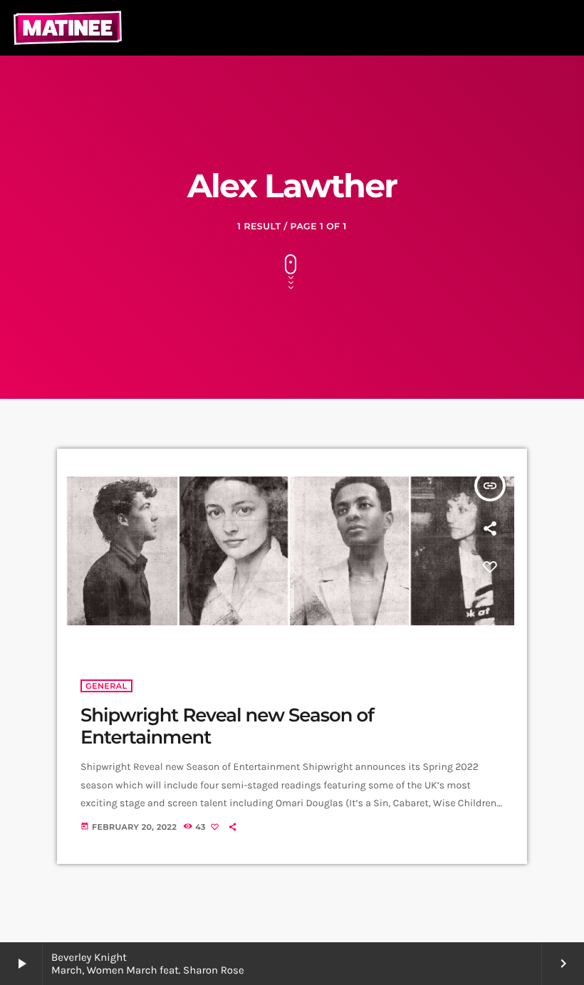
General (106, 686)
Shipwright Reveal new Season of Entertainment (227, 726)
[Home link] (67, 28)
